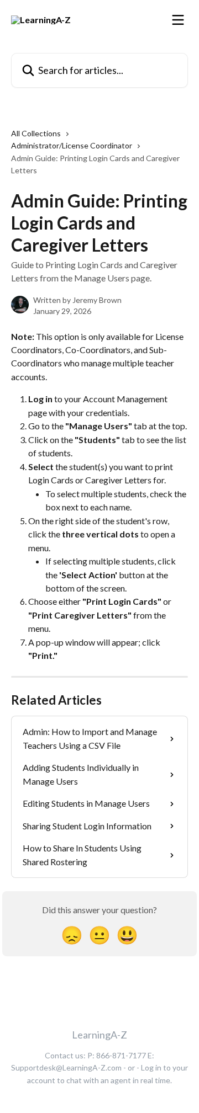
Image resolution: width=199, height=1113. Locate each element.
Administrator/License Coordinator (71, 145)
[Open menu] (178, 19)
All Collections (36, 133)
